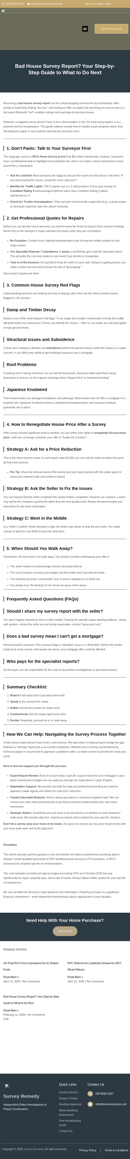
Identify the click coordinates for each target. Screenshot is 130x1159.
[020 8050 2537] (90, 1093)
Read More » (11, 977)
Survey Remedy (34, 1149)
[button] (85, 29)
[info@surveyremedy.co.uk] (90, 1104)
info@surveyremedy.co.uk (110, 1104)
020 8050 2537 (104, 1093)
